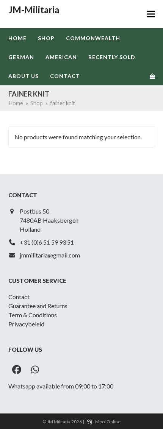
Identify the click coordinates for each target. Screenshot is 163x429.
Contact (19, 296)
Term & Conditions (32, 314)
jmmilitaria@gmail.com (50, 255)
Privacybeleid (26, 324)
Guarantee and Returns (37, 305)
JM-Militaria (33, 9)
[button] (151, 14)
